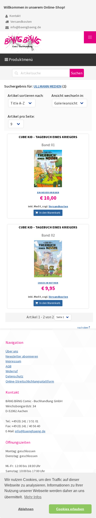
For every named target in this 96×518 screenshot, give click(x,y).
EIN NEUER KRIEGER (48, 192)
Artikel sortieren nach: (25, 95)
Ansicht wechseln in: (67, 95)
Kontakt (15, 16)
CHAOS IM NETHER (48, 282)
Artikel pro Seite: (21, 116)
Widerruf (12, 371)
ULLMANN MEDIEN (48, 86)
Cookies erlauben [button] (70, 509)
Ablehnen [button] (26, 509)
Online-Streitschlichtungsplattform (30, 381)
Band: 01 (48, 144)
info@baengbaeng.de (25, 27)
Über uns (12, 351)
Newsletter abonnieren (22, 356)
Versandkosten (21, 21)
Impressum (13, 361)
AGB (8, 366)
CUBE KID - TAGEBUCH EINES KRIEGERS (48, 137)
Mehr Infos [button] (32, 497)
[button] (90, 37)
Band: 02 (48, 235)
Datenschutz (14, 376)
